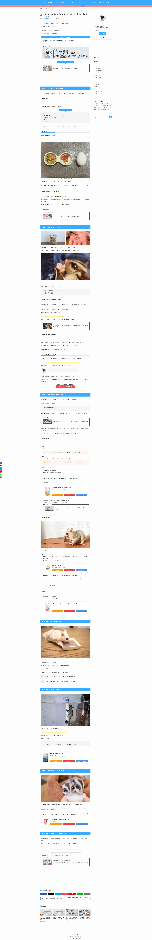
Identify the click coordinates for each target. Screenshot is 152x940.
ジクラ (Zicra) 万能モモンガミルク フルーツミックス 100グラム (66, 603)
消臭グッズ (98, 79)
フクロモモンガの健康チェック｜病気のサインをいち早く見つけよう (67, 216)
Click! (83, 5)
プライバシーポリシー (79, 936)
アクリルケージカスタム (98, 103)
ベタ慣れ (95, 105)
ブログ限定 (106, 103)
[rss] (110, 2)
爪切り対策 (100, 109)
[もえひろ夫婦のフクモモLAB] (52, 2)
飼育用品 (98, 84)
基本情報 (97, 86)
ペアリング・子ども (99, 63)
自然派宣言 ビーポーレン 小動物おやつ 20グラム (62, 487)
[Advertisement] (65, 78)
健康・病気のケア (99, 68)
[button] (43, 894)
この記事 (48, 502)
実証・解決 (106, 107)
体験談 (104, 105)
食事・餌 (98, 82)
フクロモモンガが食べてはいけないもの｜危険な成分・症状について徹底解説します (70, 421)
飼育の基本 (47, 18)
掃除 (110, 107)
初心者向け (49, 890)
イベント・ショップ (99, 77)
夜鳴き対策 (101, 107)
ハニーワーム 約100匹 (57, 565)
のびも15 (95, 101)
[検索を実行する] (110, 117)
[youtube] (108, 2)
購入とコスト (98, 91)
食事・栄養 (98, 72)
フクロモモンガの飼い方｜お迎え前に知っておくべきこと (65, 68)
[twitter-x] (106, 2)
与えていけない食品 (75, 413)
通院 (108, 109)
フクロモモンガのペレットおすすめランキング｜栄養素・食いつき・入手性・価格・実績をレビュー (70, 326)
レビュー (97, 75)
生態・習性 (98, 89)
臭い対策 (104, 109)
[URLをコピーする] (87, 894)
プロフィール (102, 33)
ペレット (100, 105)
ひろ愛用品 (101, 101)
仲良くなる (98, 66)
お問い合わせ (71, 936)
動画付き (95, 107)
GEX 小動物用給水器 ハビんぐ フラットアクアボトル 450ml (64, 753)
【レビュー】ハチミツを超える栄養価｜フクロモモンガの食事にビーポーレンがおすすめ (70, 508)
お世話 (97, 61)
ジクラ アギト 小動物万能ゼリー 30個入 (60, 819)
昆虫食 (95, 109)
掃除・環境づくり (99, 70)
